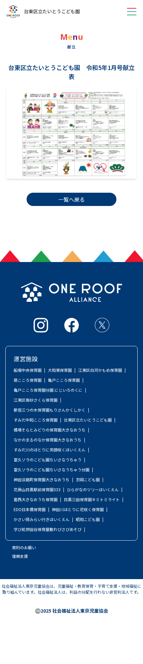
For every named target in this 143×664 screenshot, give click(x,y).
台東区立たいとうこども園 (52, 12)
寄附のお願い (24, 547)
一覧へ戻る (71, 199)
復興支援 (20, 556)
